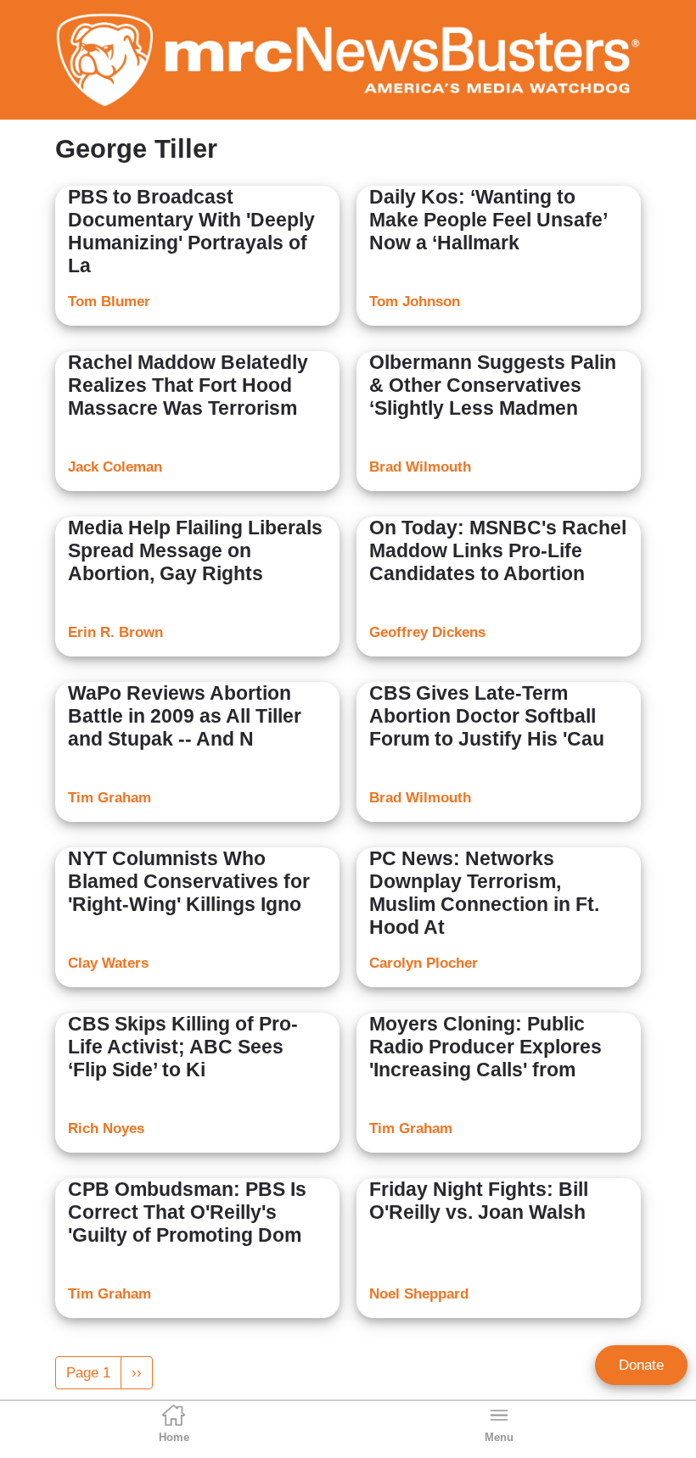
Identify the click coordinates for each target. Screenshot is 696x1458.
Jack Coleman (115, 467)
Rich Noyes (106, 1128)
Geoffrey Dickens (427, 632)
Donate (641, 1365)
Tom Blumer (109, 301)
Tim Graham (109, 798)
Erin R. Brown (115, 632)
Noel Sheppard (419, 1294)
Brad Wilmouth (420, 467)
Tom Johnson (414, 301)
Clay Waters (108, 963)
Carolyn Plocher (423, 963)
